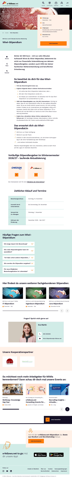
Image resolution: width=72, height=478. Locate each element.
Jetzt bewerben (53, 43)
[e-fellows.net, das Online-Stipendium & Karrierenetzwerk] (10, 3)
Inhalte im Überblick (33, 468)
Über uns (43, 468)
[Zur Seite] (16, 174)
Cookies (50, 468)
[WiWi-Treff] (10, 361)
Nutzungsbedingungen (61, 468)
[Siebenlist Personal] (27, 361)
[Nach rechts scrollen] (67, 311)
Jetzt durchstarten (36, 441)
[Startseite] (3, 32)
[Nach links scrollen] (62, 311)
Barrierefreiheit (45, 471)
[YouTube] (7, 471)
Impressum (64, 471)
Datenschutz (55, 471)
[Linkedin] (11, 471)
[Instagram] (3, 471)
